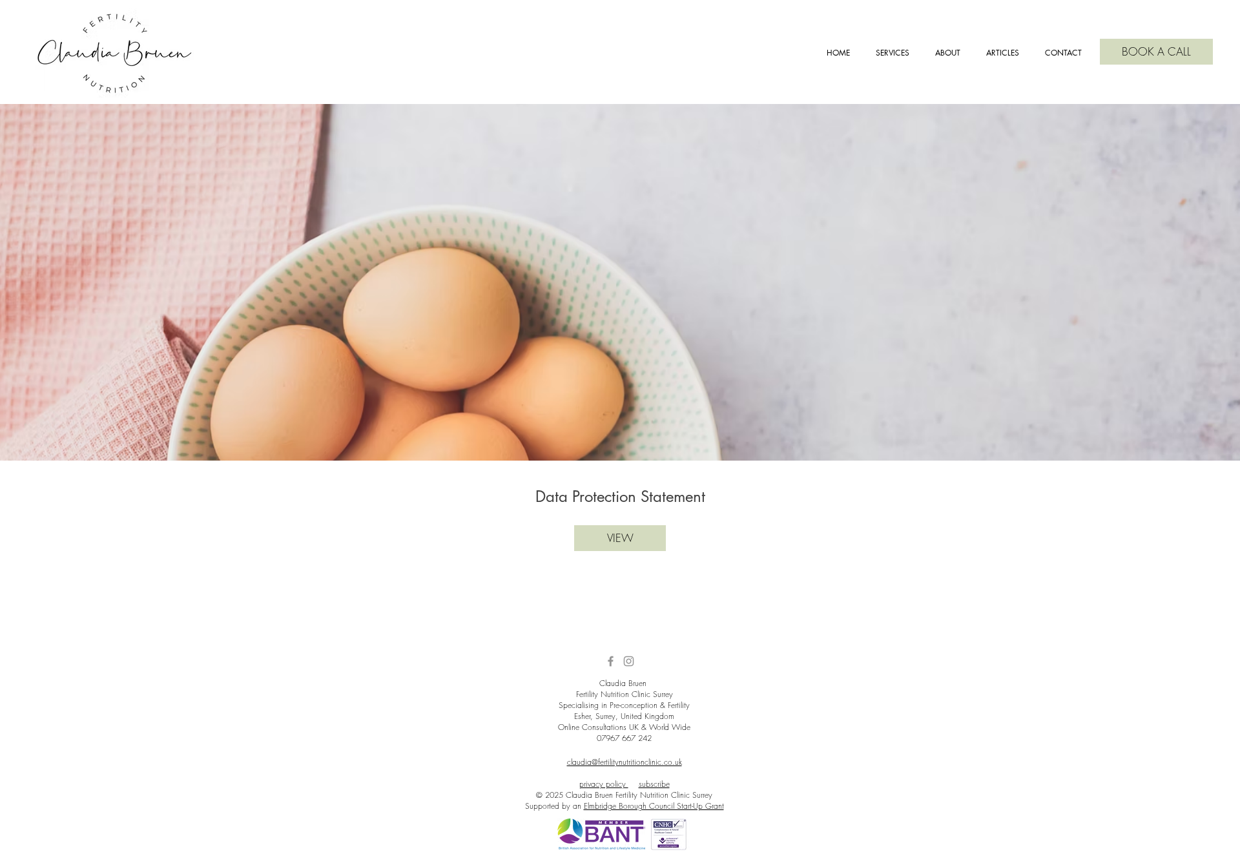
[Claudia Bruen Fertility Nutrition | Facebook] (610, 661)
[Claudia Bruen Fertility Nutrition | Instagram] (629, 661)
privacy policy (603, 783)
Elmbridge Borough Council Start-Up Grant (654, 805)
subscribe (654, 783)
